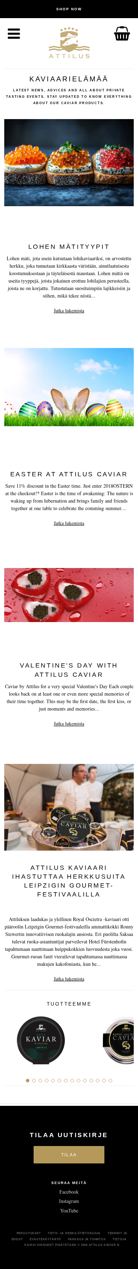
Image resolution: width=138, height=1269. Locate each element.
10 (85, 1080)
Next (126, 1038)
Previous (12, 1038)
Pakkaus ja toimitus (87, 1239)
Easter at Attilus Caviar (69, 474)
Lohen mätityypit (69, 246)
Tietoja (119, 1239)
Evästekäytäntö (45, 1239)
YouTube (69, 1210)
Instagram (69, 1201)
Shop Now (69, 9)
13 (104, 1080)
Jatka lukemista (69, 310)
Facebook (69, 1191)
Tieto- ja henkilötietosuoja (74, 1233)
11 (91, 1080)
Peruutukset (29, 1233)
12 (97, 1080)
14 (110, 1080)
